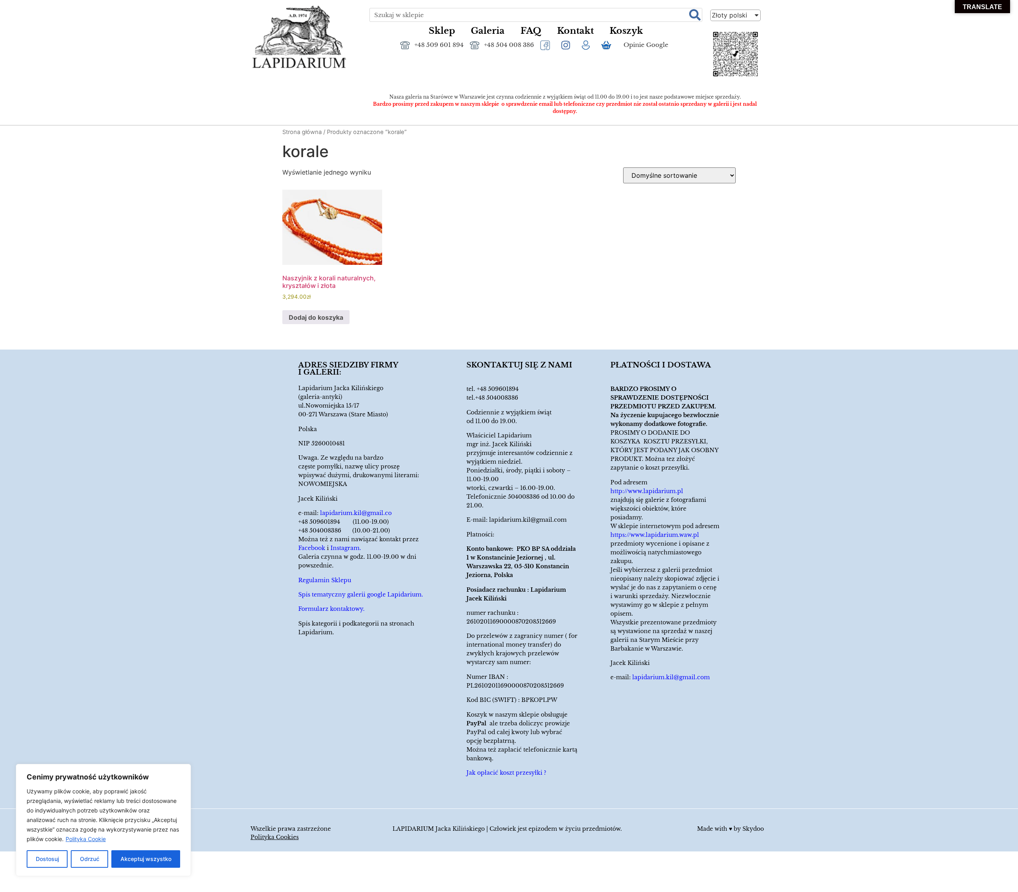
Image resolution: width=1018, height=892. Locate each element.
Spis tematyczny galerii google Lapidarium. (360, 594)
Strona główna (302, 132)
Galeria (488, 30)
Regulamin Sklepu (324, 580)
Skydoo (753, 828)
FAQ (531, 30)
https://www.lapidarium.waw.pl (654, 534)
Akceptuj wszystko (145, 858)
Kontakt (575, 30)
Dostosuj (47, 858)
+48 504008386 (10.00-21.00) (344, 530)
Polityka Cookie (86, 839)
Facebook (311, 548)
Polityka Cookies (275, 837)
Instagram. (345, 548)
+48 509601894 (498, 389)
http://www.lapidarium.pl (646, 491)
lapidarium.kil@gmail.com (528, 519)
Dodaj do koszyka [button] (316, 317)
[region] (103, 820)
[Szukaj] (695, 14)
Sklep (442, 30)
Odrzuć (89, 858)
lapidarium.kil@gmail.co (356, 513)
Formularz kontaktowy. (331, 608)
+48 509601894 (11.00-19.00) (343, 521)
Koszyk (626, 30)
